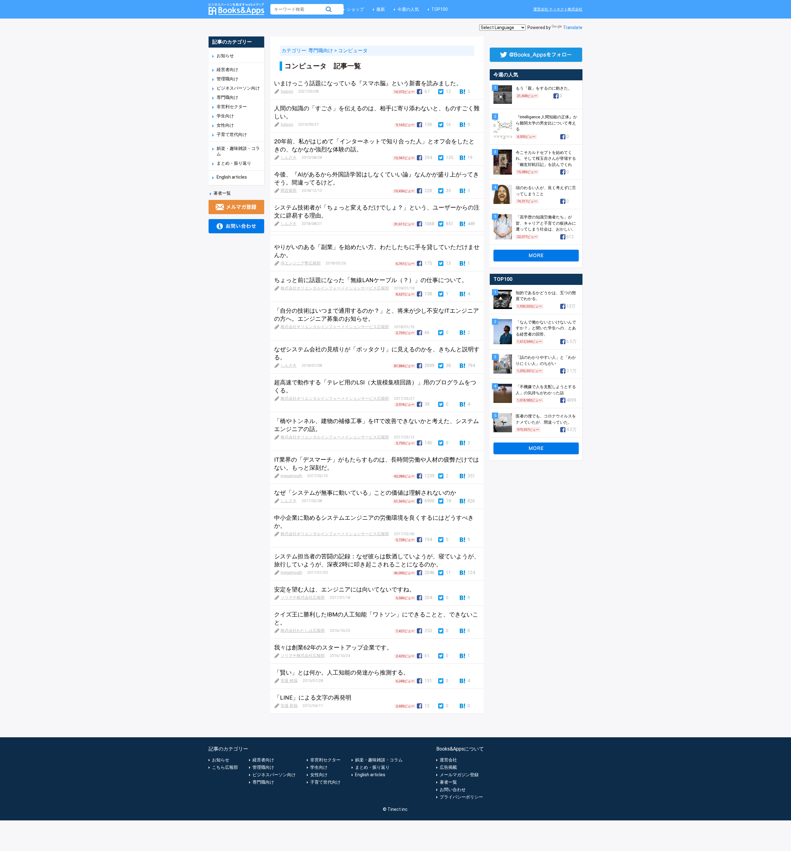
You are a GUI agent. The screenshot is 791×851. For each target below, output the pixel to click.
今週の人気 (408, 9)
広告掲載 (448, 767)
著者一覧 (222, 193)
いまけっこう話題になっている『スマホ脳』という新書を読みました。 (368, 83)
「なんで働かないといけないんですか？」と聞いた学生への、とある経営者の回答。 (546, 328)
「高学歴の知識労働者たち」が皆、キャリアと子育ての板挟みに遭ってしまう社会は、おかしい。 (546, 223)
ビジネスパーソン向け (238, 88)
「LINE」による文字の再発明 (312, 697)
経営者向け (227, 69)
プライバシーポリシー (461, 796)
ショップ (355, 9)
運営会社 (448, 759)
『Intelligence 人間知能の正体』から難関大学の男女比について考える (546, 123)
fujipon (287, 91)
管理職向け (227, 78)
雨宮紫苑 (289, 190)
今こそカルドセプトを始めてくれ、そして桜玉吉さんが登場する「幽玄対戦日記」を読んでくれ (546, 158)
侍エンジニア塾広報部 (301, 263)
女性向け (225, 125)
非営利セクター (232, 106)
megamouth (291, 475)
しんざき (289, 157)
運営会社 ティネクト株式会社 (557, 9)
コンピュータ (353, 50)
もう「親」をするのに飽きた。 (544, 88)
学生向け (225, 115)
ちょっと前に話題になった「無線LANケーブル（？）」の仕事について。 (370, 280)
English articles (232, 177)
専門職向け (227, 97)
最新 (380, 9)
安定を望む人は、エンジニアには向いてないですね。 (344, 589)
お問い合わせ (453, 789)
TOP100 (439, 9)
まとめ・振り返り (234, 163)
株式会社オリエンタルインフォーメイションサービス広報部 (335, 288)
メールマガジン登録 (459, 774)
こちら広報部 (225, 767)
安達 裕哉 (289, 680)
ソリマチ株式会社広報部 (303, 597)
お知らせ (225, 55)
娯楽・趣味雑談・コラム (379, 759)
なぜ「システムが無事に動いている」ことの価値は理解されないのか (365, 492)
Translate (572, 27)
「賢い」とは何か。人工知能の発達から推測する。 (341, 672)
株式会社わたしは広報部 (303, 630)
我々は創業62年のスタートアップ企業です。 (333, 647)
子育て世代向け (232, 134)
